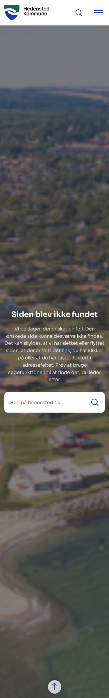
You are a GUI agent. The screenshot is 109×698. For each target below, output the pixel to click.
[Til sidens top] (54, 686)
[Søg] (95, 402)
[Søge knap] (79, 13)
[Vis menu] (98, 13)
